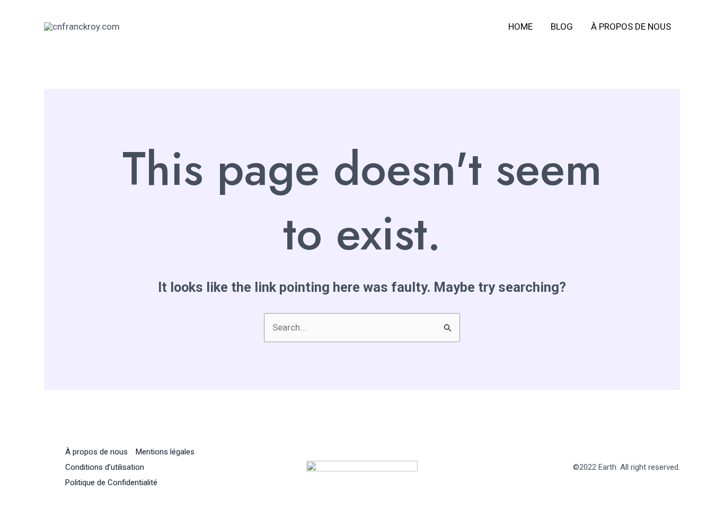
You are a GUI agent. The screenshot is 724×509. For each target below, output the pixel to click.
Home (520, 26)
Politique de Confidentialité (111, 482)
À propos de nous (631, 26)
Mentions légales (165, 452)
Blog (562, 26)
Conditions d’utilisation (104, 467)
